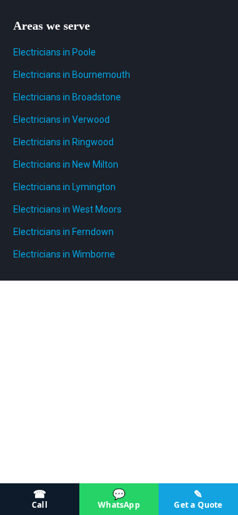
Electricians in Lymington (64, 187)
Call (40, 498)
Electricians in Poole (54, 52)
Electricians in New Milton (65, 164)
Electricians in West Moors (67, 209)
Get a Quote (198, 498)
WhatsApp (119, 498)
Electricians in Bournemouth (71, 74)
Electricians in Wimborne (64, 254)
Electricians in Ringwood (63, 142)
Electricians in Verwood (61, 119)
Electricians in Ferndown (63, 231)
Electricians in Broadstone (67, 97)
